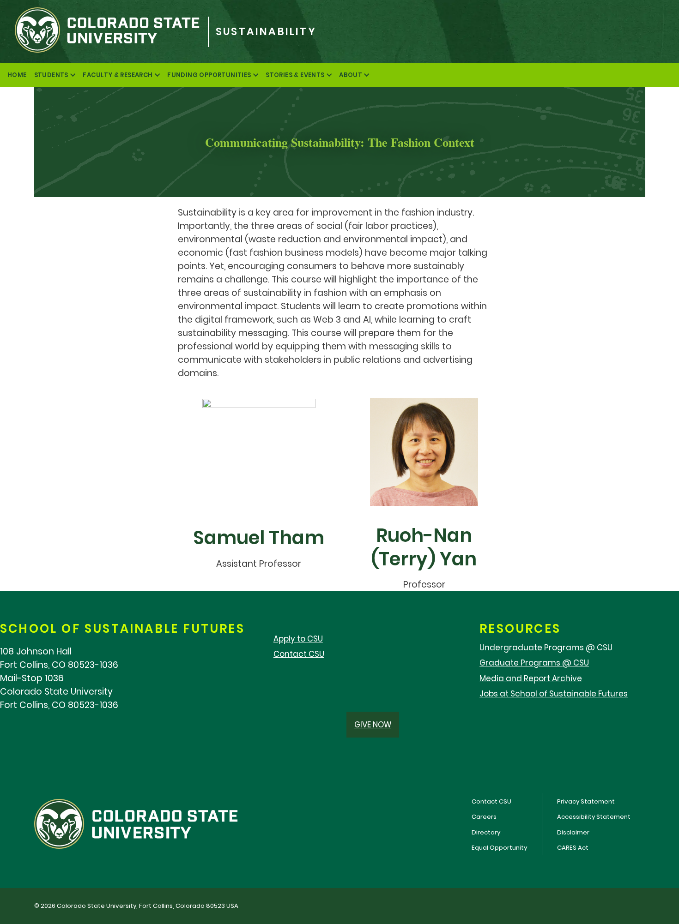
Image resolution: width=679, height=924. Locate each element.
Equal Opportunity (499, 847)
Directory (486, 832)
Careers (484, 816)
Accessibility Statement (593, 816)
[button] (372, 725)
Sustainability (266, 31)
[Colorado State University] (104, 32)
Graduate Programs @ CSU (534, 662)
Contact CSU (298, 654)
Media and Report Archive (530, 678)
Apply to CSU (298, 638)
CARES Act (572, 847)
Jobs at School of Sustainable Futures (553, 693)
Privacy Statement (586, 801)
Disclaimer (573, 832)
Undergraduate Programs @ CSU (545, 647)
